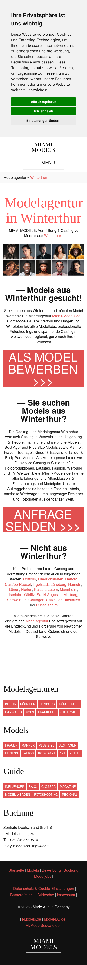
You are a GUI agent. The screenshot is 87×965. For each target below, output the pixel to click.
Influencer (14, 786)
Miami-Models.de (66, 316)
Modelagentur (37, 621)
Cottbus (29, 579)
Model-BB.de (54, 919)
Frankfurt (47, 712)
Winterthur (52, 235)
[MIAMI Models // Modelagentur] (43, 147)
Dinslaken (71, 599)
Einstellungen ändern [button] (43, 121)
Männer (28, 745)
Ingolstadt (41, 584)
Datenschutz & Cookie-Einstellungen (43, 888)
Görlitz (29, 594)
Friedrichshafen (50, 579)
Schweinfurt (16, 599)
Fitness (11, 753)
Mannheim (68, 589)
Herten (26, 589)
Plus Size (47, 745)
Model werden (17, 794)
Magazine (68, 786)
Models (33, 870)
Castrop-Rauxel (18, 584)
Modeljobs (42, 876)
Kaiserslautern (46, 589)
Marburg (70, 594)
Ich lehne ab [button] (43, 111)
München (27, 704)
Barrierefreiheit (22, 894)
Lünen (14, 589)
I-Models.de (31, 919)
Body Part (46, 753)
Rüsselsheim (47, 605)
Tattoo (28, 753)
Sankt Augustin (49, 594)
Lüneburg (58, 584)
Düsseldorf (69, 704)
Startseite (16, 870)
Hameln (74, 584)
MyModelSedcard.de (43, 925)
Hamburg (47, 704)
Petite (75, 753)
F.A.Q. (32, 786)
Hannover (13, 712)
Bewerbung (51, 870)
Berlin (10, 704)
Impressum (66, 894)
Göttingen (36, 599)
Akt (62, 753)
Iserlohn (15, 594)
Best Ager (67, 745)
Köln (30, 712)
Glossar (48, 786)
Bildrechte (45, 894)
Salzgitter (53, 599)
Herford (71, 579)
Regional (69, 794)
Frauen (11, 745)
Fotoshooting (46, 794)
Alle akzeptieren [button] (43, 102)
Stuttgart (69, 712)
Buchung (71, 870)
